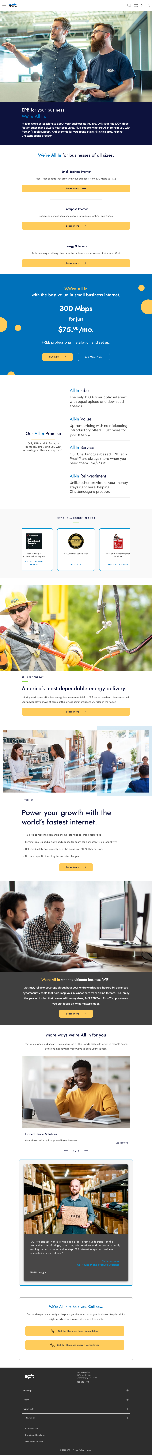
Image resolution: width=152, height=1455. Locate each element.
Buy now (54, 356)
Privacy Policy (78, 1450)
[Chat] (129, 5)
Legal (89, 1450)
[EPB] (13, 5)
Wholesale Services (34, 1441)
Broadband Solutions (35, 1434)
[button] (76, 1399)
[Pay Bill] (136, 5)
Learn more (72, 188)
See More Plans (94, 357)
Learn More (72, 867)
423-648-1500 (83, 1382)
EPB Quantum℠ (32, 1428)
